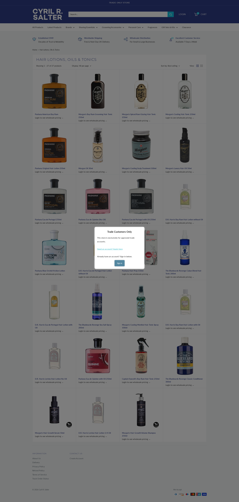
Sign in (119, 263)
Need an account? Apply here (110, 249)
